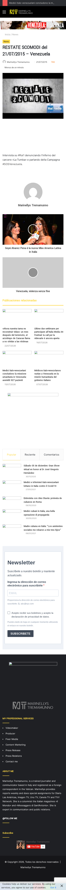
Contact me (12, 761)
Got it (53, 887)
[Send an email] (31, 62)
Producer (10, 733)
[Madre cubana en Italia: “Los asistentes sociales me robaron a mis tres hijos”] (12, 532)
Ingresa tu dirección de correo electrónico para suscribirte (26, 584)
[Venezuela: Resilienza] (33, 25)
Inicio (7, 34)
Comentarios (51, 454)
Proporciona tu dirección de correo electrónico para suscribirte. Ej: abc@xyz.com (31, 602)
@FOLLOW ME (10, 818)
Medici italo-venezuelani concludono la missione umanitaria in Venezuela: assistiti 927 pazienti (14, 375)
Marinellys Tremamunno (18, 62)
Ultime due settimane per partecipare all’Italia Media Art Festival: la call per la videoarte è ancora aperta (48, 333)
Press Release (13, 750)
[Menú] (4, 13)
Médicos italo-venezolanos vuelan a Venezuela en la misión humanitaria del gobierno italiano (47, 375)
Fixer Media (12, 739)
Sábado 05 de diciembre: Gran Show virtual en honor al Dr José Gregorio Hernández (42, 469)
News (15, 34)
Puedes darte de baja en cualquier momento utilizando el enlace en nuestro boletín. (32, 624)
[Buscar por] (61, 13)
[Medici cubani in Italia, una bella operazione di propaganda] (12, 515)
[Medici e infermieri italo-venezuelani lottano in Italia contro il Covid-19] (12, 487)
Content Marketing (16, 744)
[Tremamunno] (22, 11)
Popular (11, 454)
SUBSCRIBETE (20, 633)
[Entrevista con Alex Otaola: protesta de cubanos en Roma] (12, 501)
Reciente (30, 454)
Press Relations (14, 755)
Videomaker (12, 728)
